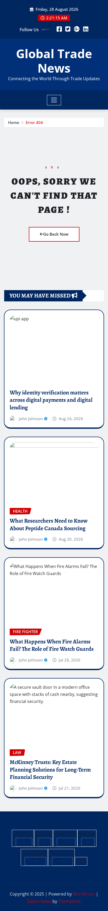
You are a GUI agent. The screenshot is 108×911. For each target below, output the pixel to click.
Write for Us (65, 834)
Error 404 (34, 122)
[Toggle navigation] (54, 100)
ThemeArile (69, 901)
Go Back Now (55, 234)
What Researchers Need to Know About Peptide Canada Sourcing (49, 524)
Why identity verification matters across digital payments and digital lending (51, 400)
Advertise (87, 834)
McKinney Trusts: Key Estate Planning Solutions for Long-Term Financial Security (50, 769)
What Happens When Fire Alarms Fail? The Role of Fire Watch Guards (52, 645)
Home (13, 122)
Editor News (39, 901)
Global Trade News (54, 60)
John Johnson (31, 418)
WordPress (84, 894)
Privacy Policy (34, 853)
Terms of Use (61, 853)
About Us (43, 834)
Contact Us (23, 834)
